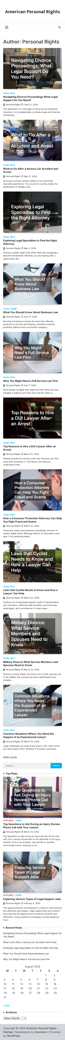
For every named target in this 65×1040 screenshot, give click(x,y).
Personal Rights (13, 104)
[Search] (59, 27)
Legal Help (9, 93)
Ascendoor (41, 1032)
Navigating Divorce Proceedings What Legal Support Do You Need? (30, 98)
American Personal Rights (32, 12)
